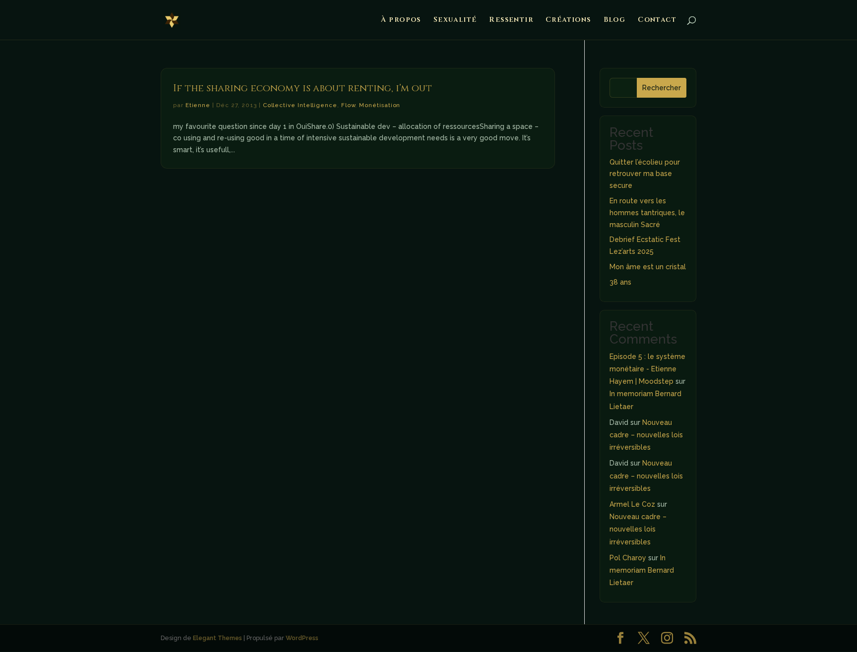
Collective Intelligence (300, 105)
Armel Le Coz (632, 504)
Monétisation (379, 105)
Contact (657, 20)
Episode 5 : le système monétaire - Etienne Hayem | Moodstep (647, 369)
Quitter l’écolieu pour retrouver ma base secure (645, 174)
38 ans (620, 282)
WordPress (302, 638)
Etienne (197, 105)
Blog (615, 20)
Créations (568, 20)
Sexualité (455, 20)
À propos (401, 20)
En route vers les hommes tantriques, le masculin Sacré (647, 213)
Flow (348, 105)
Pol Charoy (628, 558)
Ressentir (511, 20)
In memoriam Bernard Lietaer (642, 570)
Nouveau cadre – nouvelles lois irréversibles (646, 434)
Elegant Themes (217, 638)
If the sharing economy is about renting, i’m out (302, 88)
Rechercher (661, 88)
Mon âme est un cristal (648, 267)
